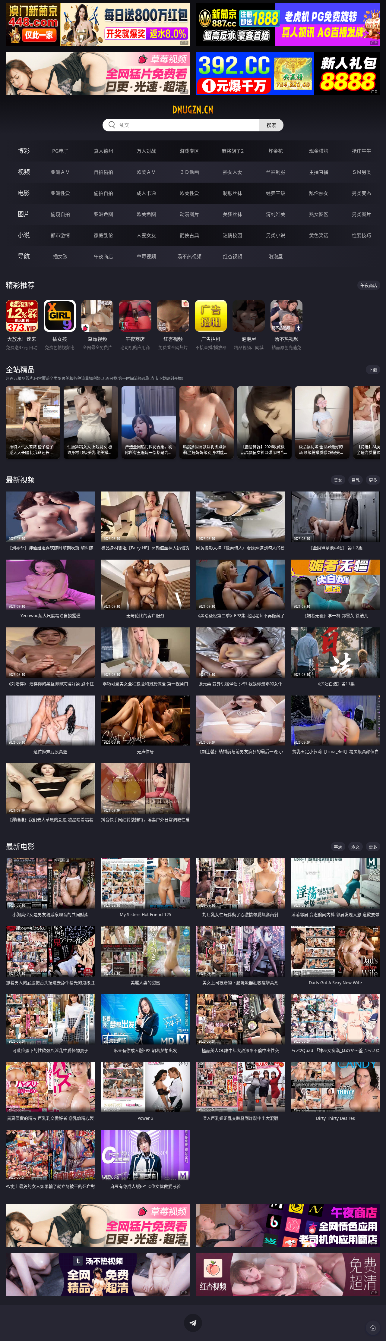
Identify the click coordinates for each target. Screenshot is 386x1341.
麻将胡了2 (233, 151)
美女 (338, 480)
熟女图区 (318, 214)
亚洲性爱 (60, 193)
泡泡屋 (275, 256)
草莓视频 (146, 256)
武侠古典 (189, 235)
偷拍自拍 (103, 193)
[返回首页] (373, 1328)
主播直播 (318, 172)
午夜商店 (103, 256)
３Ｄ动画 (189, 172)
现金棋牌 (318, 151)
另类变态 (361, 193)
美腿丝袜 (232, 214)
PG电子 (60, 151)
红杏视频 (232, 256)
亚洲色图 (103, 214)
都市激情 (60, 235)
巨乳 (355, 480)
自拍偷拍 (103, 172)
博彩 (24, 151)
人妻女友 (146, 235)
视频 (24, 172)
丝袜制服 (275, 172)
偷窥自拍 (60, 214)
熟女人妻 (232, 172)
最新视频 (20, 480)
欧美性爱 (189, 193)
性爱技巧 (361, 235)
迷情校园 (232, 235)
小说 (24, 235)
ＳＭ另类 (361, 172)
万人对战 (146, 151)
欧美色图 (146, 214)
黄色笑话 (318, 235)
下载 (373, 369)
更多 (373, 480)
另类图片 (361, 214)
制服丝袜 (232, 193)
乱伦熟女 (318, 193)
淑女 (355, 847)
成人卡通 (146, 193)
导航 (24, 256)
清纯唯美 (275, 214)
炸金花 (275, 151)
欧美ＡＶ (146, 172)
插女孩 (60, 256)
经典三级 (275, 193)
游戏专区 (189, 151)
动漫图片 (189, 214)
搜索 (271, 125)
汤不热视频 (189, 256)
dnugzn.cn (193, 110)
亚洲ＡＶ (60, 172)
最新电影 (20, 846)
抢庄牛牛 (361, 151)
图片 (24, 214)
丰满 (338, 847)
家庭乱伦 (103, 235)
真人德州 (103, 151)
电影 (24, 193)
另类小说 (275, 235)
